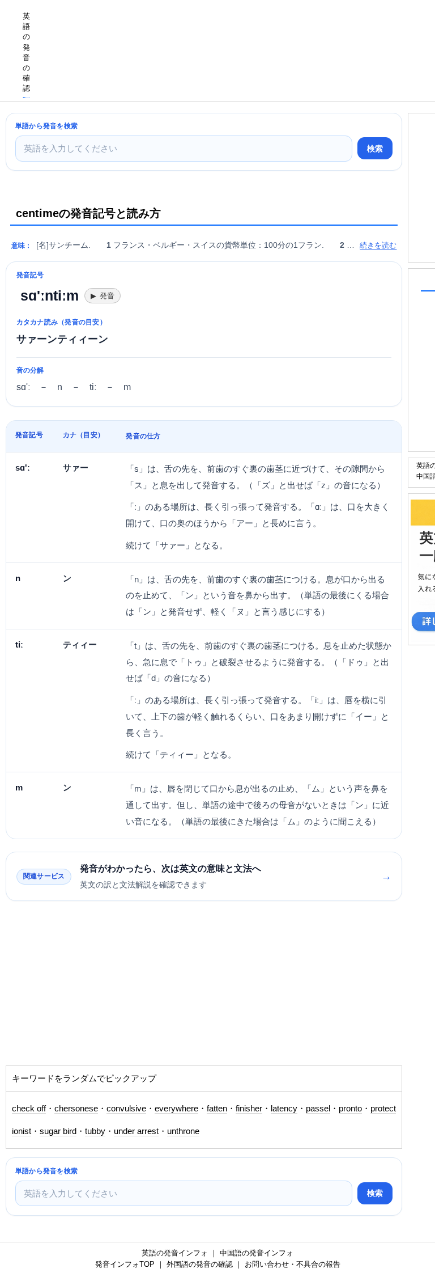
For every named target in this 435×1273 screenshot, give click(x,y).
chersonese (76, 1108)
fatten (217, 1108)
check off (29, 1108)
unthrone (183, 1131)
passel (318, 1108)
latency (284, 1108)
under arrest (136, 1131)
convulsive (126, 1108)
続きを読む (378, 245)
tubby (95, 1131)
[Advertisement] (96, 989)
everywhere (176, 1108)
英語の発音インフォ (175, 1253)
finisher (249, 1108)
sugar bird (58, 1131)
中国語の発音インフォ (256, 1253)
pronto (350, 1108)
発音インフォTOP (125, 1264)
